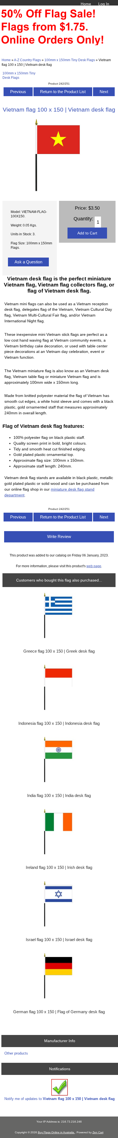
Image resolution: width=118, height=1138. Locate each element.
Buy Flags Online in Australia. (56, 1132)
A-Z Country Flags (27, 60)
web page (93, 566)
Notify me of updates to (59, 1099)
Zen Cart (97, 1132)
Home (86, 4)
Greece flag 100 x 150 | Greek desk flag (59, 651)
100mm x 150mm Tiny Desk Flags (69, 60)
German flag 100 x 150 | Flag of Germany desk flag (59, 1012)
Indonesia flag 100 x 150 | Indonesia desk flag (59, 723)
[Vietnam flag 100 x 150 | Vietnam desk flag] (58, 190)
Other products (16, 1053)
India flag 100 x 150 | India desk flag (59, 795)
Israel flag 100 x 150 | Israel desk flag (59, 939)
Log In (103, 4)
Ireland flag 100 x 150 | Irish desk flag (59, 867)
